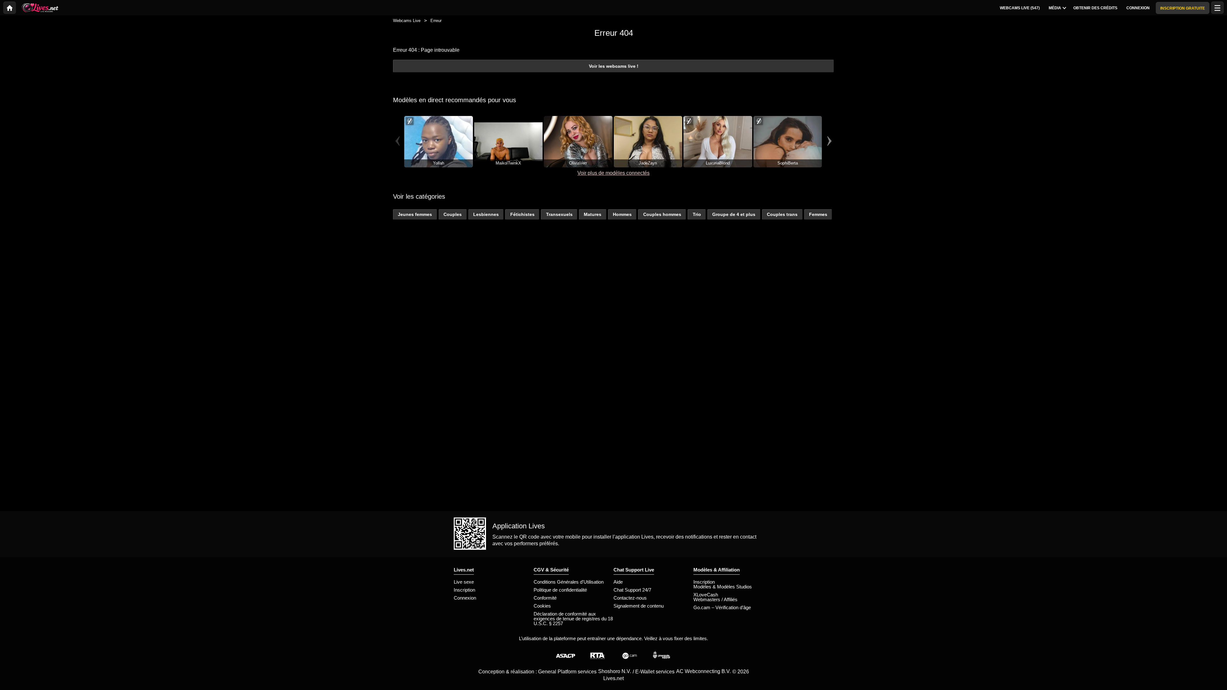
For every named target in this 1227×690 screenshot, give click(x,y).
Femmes (818, 214)
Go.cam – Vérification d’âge (722, 607)
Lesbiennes (486, 214)
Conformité (545, 598)
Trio (697, 214)
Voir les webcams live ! (613, 66)
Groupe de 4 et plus (733, 214)
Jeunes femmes (415, 214)
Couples (453, 214)
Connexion (465, 598)
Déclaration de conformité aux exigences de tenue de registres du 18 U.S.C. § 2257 (573, 618)
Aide (618, 582)
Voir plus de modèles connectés (613, 173)
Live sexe (464, 582)
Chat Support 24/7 (632, 590)
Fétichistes (522, 214)
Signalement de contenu (639, 606)
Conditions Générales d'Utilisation (569, 582)
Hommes (622, 214)
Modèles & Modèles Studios (722, 586)
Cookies (542, 606)
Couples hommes (662, 214)
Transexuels (559, 214)
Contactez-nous (630, 598)
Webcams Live (407, 20)
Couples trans (782, 214)
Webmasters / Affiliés (715, 599)
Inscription (464, 590)
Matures (592, 214)
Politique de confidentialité (560, 590)
